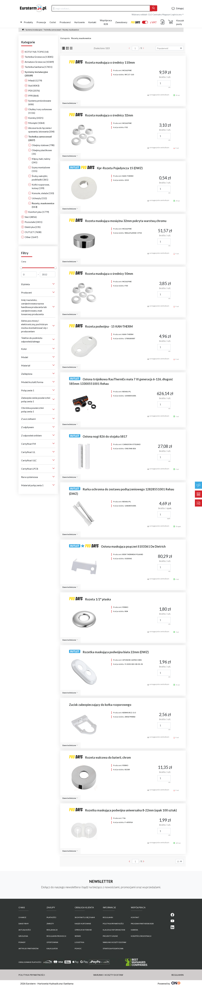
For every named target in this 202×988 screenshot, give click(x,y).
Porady (21, 942)
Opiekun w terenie (83, 930)
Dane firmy (23, 923)
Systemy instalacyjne (34, 30)
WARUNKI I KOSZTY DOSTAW (114, 942)
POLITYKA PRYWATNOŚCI (113, 923)
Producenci (65, 22)
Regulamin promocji (56, 936)
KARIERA (134, 930)
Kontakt (92, 22)
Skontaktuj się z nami (85, 917)
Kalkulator (52, 948)
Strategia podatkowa (113, 948)
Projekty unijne (110, 936)
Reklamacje (52, 930)
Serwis (78, 936)
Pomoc (78, 948)
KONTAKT (135, 917)
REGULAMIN (108, 917)
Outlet (53, 22)
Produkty (28, 22)
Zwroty (50, 923)
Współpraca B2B (106, 22)
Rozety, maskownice (71, 30)
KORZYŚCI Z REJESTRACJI (141, 936)
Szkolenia (23, 936)
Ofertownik (52, 942)
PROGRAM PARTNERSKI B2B (142, 923)
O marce (22, 917)
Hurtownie (79, 22)
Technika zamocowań (52, 30)
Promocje (41, 22)
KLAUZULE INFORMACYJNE (114, 930)
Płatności (51, 917)
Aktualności (24, 930)
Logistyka (79, 942)
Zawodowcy (121, 22)
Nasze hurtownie (83, 923)
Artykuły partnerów (28, 948)
